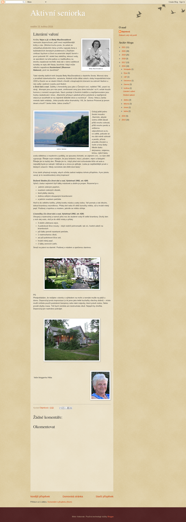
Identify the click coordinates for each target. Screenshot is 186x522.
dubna (126, 100)
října (126, 73)
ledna (126, 111)
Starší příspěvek (104, 496)
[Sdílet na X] (65, 408)
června (127, 84)
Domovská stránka (73, 496)
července (128, 81)
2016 (124, 66)
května (127, 88)
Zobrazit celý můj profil (128, 35)
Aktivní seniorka (57, 12)
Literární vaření (129, 91)
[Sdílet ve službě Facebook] (68, 408)
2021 (124, 47)
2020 (124, 51)
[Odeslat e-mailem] (60, 408)
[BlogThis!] (63, 408)
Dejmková (126, 32)
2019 (124, 55)
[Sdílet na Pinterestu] (71, 408)
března (127, 104)
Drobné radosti (129, 95)
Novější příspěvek (40, 496)
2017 (124, 62)
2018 (124, 59)
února (126, 107)
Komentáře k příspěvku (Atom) (60, 502)
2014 (124, 120)
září (125, 77)
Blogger (110, 517)
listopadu (127, 69)
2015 (124, 116)
